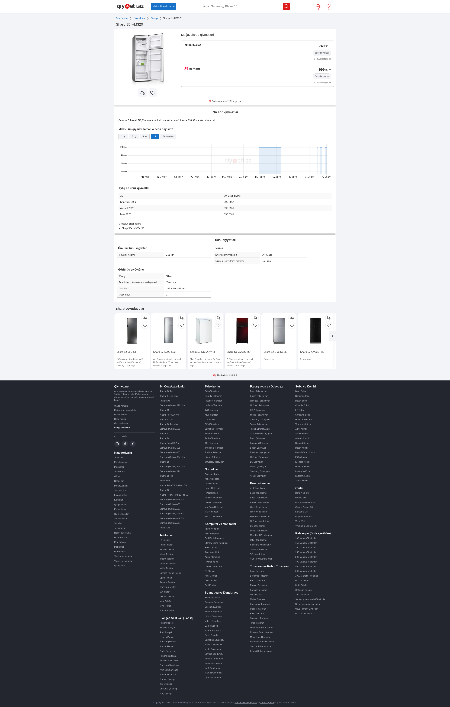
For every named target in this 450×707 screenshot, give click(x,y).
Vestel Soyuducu (213, 649)
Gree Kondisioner (258, 507)
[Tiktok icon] (125, 444)
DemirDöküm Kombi (305, 452)
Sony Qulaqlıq (166, 693)
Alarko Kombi (301, 433)
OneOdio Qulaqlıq (168, 689)
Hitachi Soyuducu (213, 616)
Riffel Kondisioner (258, 540)
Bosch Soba (301, 401)
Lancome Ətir (301, 512)
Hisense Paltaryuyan (260, 401)
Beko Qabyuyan (257, 438)
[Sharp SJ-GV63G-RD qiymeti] (242, 330)
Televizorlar (119, 471)
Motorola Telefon (168, 563)
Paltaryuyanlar (121, 486)
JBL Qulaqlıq (166, 684)
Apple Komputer (212, 529)
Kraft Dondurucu (212, 668)
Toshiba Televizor (213, 452)
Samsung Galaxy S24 (170, 471)
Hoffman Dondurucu (214, 663)
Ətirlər (117, 476)
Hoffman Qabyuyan (259, 457)
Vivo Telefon (165, 606)
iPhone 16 (164, 490)
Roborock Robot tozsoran (262, 641)
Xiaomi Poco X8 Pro (169, 443)
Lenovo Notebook (213, 502)
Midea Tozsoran (257, 599)
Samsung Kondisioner (260, 545)
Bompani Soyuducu (214, 602)
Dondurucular (120, 537)
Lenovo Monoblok (213, 566)
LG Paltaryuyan (257, 410)
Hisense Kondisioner (260, 516)
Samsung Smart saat (169, 665)
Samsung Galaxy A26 (170, 504)
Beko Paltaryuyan (258, 391)
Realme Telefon (167, 582)
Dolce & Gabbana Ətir (305, 502)
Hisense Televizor (213, 401)
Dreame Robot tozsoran (261, 627)
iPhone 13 (164, 410)
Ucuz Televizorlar (303, 613)
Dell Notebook (211, 483)
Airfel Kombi (301, 429)
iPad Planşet (166, 632)
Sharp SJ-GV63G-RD (238, 351)
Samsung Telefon (168, 587)
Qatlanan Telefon (303, 590)
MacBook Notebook (214, 507)
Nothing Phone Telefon (171, 573)
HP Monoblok (211, 562)
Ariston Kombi (302, 438)
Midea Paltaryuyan (259, 415)
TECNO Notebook (213, 516)
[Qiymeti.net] (130, 8)
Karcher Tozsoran (258, 590)
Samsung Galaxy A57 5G (172, 499)
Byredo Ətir (300, 497)
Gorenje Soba (302, 405)
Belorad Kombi (302, 443)
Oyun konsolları (121, 514)
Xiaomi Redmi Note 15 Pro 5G (174, 495)
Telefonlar (119, 457)
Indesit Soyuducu (213, 621)
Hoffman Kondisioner (260, 521)
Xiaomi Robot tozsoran (261, 651)
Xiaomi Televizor (213, 457)
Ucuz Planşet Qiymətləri (306, 609)
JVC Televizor (211, 410)
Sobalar (118, 523)
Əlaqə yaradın (121, 406)
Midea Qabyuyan (258, 466)
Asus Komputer (212, 533)
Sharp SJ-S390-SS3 (164, 351)
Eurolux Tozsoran (258, 585)
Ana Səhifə (121, 18)
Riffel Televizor (212, 424)
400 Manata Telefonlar (306, 562)
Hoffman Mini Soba (304, 419)
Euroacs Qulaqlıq (168, 679)
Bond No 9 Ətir (302, 493)
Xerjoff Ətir (300, 521)
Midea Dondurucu (213, 673)
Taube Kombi (301, 480)
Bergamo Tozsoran (259, 576)
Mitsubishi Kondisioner (261, 535)
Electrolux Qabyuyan (260, 452)
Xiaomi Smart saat (168, 674)
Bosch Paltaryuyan (259, 396)
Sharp (154, 18)
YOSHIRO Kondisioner (261, 559)
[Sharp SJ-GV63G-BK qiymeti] (316, 330)
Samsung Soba (302, 415)
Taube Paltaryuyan (259, 424)
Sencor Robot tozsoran (261, 646)
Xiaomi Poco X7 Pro (169, 415)
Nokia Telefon (166, 568)
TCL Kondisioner (258, 554)
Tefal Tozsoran (257, 623)
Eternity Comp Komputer (216, 543)
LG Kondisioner (257, 526)
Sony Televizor (212, 433)
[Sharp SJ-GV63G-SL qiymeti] (279, 330)
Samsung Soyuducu (214, 640)
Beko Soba (300, 391)
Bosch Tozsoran (257, 580)
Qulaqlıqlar (119, 565)
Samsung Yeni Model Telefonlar (310, 599)
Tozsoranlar (120, 528)
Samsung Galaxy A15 (170, 509)
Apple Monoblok (212, 557)
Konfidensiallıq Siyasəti (246, 702)
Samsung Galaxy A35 (170, 523)
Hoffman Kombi (302, 466)
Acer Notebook (212, 474)
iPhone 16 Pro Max (169, 424)
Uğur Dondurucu (213, 677)
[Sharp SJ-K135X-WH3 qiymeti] (205, 330)
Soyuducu (139, 18)
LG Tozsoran (256, 594)
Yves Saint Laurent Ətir (306, 526)
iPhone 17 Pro (166, 419)
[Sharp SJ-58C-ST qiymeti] (132, 330)
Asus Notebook (212, 479)
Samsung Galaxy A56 (170, 429)
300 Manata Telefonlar (306, 557)
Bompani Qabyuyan (259, 443)
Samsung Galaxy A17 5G (172, 518)
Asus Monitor (211, 580)
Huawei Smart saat (169, 660)
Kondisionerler (121, 462)
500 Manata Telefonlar (306, 566)
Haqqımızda (120, 419)
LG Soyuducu (211, 626)
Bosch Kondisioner (259, 497)
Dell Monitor (210, 585)
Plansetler (119, 467)
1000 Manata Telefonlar (306, 576)
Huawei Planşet (167, 627)
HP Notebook (211, 493)
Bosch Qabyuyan (258, 448)
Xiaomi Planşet (167, 646)
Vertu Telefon (166, 601)
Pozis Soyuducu (212, 635)
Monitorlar (119, 547)
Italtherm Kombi (302, 476)
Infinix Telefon (166, 554)
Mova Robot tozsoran (260, 637)
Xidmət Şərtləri (267, 702)
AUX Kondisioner (258, 488)
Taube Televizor (212, 438)
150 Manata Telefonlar (306, 543)
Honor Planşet (166, 623)
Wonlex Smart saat (169, 670)
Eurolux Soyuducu (213, 611)
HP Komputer (211, 547)
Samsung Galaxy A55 (170, 452)
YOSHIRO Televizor (214, 462)
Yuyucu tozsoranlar (123, 561)
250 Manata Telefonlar (306, 552)
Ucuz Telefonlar (302, 580)
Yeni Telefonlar (302, 594)
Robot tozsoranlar (122, 533)
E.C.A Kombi (301, 457)
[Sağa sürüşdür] (332, 336)
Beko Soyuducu (212, 597)
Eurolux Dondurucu (214, 658)
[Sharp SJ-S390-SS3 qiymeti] (169, 330)
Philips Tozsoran (258, 609)
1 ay (123, 136)
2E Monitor (210, 571)
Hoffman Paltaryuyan (260, 405)
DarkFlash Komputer (214, 538)
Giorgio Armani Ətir (304, 507)
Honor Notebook (213, 488)
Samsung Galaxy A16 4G (172, 513)
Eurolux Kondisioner (260, 502)
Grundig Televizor (213, 396)
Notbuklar (119, 481)
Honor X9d (165, 401)
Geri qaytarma (121, 423)
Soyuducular (120, 490)
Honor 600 (165, 480)
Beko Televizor (212, 391)
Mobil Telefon (301, 585)
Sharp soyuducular (130, 308)
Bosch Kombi (301, 448)
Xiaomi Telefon (167, 610)
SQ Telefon (165, 592)
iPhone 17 (164, 433)
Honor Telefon (166, 545)
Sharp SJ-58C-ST (126, 351)
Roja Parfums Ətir (303, 516)
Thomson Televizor (214, 448)
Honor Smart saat (168, 656)
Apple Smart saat (168, 651)
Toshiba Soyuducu (214, 644)
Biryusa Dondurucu (214, 654)
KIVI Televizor (211, 415)
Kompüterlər (120, 509)
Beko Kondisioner (258, 493)
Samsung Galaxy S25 (170, 448)
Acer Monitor (211, 576)
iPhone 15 (164, 462)
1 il (154, 136)
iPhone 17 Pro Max (169, 396)
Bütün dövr (168, 136)
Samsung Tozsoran (259, 618)
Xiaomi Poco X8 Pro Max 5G (173, 485)
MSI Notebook (211, 512)
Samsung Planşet (168, 641)
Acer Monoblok (212, 552)
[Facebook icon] (133, 444)
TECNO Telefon (167, 596)
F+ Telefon (165, 540)
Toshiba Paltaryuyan (260, 429)
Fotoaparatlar (120, 495)
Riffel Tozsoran (257, 613)
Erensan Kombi (302, 462)
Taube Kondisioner (259, 549)
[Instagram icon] (117, 444)
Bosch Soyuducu (213, 607)
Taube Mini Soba (303, 424)
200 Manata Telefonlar (306, 547)
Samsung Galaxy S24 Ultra (172, 457)
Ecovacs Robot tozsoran (261, 632)
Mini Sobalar (120, 542)
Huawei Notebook (213, 497)
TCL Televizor (211, 443)
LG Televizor (211, 419)
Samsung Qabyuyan (260, 471)
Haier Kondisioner (259, 512)
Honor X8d (165, 528)
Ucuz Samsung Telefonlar (307, 604)
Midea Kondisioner (259, 531)
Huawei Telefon (167, 549)
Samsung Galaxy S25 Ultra (172, 466)
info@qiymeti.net (122, 427)
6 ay (145, 136)
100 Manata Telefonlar (306, 538)
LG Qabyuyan (256, 462)
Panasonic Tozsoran (260, 604)
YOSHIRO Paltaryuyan (261, 433)
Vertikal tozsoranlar (123, 556)
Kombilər (118, 500)
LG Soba (299, 410)
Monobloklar (120, 551)
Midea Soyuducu (213, 630)
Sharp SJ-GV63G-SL (275, 351)
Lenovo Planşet (167, 637)
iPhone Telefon (167, 559)
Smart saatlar (120, 518)
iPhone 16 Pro (166, 391)
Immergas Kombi (303, 471)
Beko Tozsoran (257, 571)
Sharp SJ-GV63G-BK (312, 351)
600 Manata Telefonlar (306, 571)
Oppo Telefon (166, 578)
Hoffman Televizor (213, 405)
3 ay (134, 136)
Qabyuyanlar (120, 504)
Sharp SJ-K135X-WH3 (202, 351)
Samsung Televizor (214, 429)
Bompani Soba (302, 396)
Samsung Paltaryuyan (260, 419)
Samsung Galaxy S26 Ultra (172, 405)
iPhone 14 (164, 438)
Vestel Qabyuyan (258, 476)
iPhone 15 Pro (166, 476)
